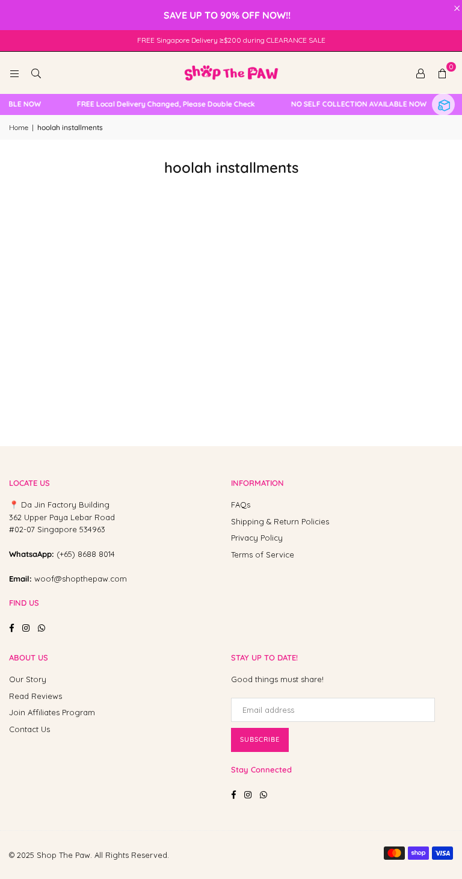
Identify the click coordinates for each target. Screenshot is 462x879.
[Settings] (420, 73)
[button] (442, 73)
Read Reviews (35, 696)
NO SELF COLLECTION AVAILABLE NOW (355, 104)
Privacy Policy (257, 537)
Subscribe (260, 739)
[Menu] (14, 73)
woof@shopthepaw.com (80, 578)
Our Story (27, 679)
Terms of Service (262, 554)
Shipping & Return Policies (280, 521)
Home (18, 127)
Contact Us (29, 729)
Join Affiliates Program (52, 712)
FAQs (240, 504)
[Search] (36, 73)
